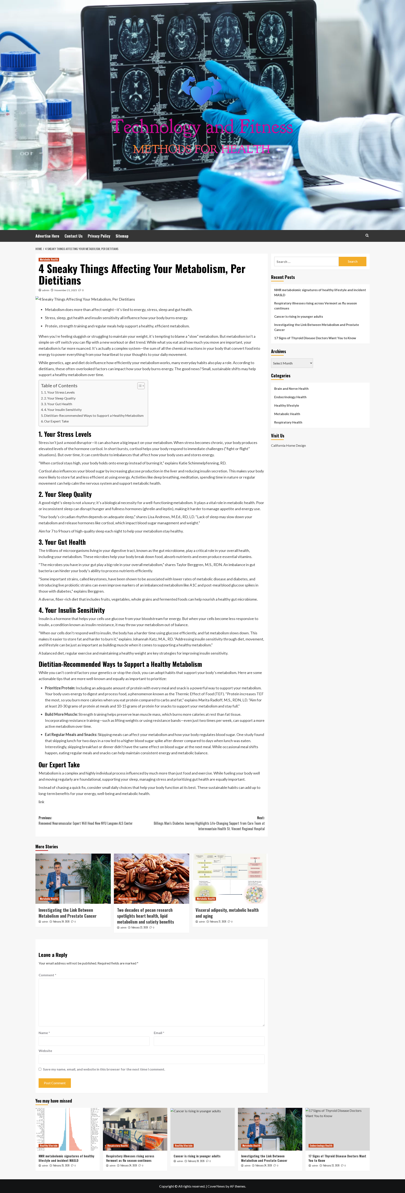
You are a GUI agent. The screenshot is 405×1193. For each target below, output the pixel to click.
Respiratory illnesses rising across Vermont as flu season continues (315, 305)
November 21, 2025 (65, 290)
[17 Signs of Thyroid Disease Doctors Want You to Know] (337, 1129)
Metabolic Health (49, 259)
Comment (47, 975)
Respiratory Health (288, 422)
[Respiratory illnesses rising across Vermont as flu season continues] (135, 1129)
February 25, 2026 (61, 1165)
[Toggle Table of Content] (139, 385)
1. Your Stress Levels (59, 392)
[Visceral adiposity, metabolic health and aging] (230, 879)
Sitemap (122, 236)
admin (45, 290)
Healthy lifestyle (286, 405)
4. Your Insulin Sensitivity (63, 410)
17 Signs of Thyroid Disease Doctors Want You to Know (315, 338)
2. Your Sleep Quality (60, 398)
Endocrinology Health (290, 397)
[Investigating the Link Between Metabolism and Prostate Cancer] (73, 879)
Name (44, 1033)
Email (159, 1033)
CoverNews (216, 1186)
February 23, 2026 (139, 927)
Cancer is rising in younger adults (298, 316)
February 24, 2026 (61, 921)
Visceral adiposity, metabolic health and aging (227, 913)
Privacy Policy (99, 236)
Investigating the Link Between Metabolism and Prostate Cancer (68, 913)
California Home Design (288, 445)
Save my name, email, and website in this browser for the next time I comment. (104, 1069)
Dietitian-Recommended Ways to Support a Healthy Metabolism (94, 415)
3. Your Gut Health (58, 404)
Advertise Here (47, 236)
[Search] (367, 235)
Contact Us (73, 236)
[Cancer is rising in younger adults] (202, 1129)
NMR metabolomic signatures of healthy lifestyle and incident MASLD (320, 292)
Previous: (86, 820)
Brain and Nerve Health (291, 388)
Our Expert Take (56, 421)
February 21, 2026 (218, 921)
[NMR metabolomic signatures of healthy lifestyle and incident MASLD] (67, 1129)
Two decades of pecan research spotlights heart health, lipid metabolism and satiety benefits (145, 916)
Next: (209, 823)
